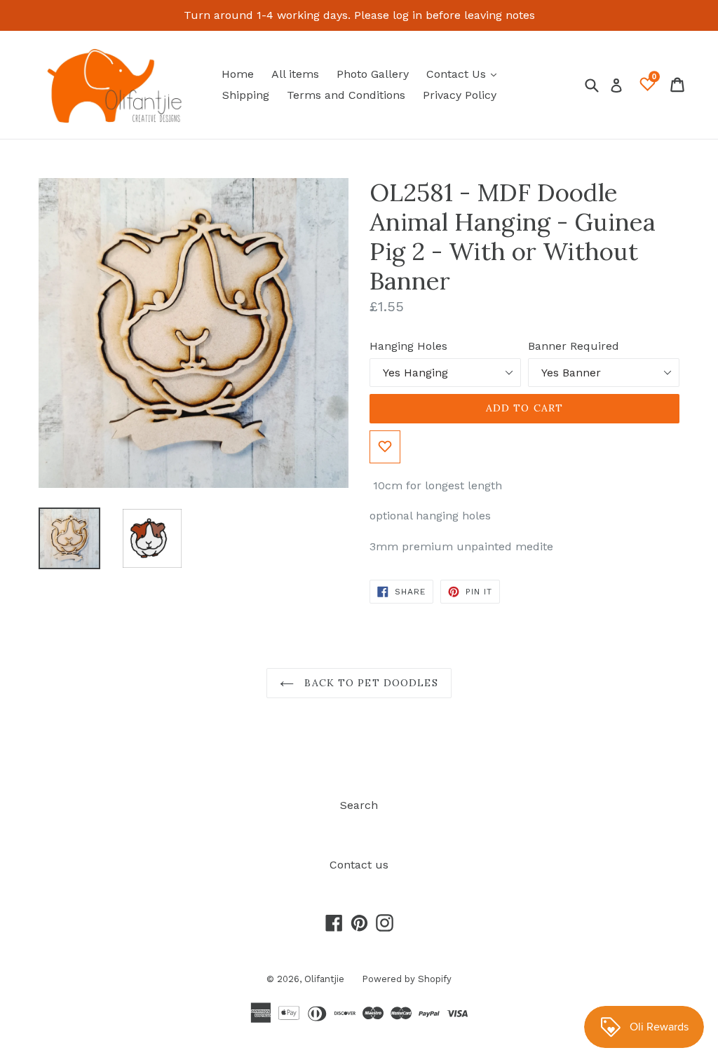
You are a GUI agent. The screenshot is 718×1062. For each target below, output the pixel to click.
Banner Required (573, 346)
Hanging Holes (408, 346)
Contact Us (464, 74)
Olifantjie (324, 979)
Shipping (245, 95)
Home (238, 74)
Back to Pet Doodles (369, 682)
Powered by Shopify (407, 979)
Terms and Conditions (346, 95)
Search (359, 805)
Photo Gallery (373, 74)
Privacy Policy (459, 95)
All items (295, 74)
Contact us (359, 864)
